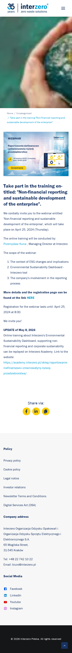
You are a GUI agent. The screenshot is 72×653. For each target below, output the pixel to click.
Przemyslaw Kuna (14, 244)
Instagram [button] (16, 608)
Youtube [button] (15, 602)
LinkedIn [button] (15, 595)
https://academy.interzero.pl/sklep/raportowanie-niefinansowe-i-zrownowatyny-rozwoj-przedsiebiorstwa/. (35, 368)
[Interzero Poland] (28, 8)
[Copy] (46, 411)
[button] (63, 8)
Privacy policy (12, 460)
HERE (30, 297)
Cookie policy (11, 469)
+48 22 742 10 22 (21, 559)
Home (10, 113)
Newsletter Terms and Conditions (25, 496)
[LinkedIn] (36, 411)
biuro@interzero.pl (24, 564)
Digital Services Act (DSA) (19, 505)
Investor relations (14, 487)
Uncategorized (23, 113)
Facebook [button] (16, 588)
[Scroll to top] (64, 645)
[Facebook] (26, 411)
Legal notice (11, 478)
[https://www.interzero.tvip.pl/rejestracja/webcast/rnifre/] (36, 154)
